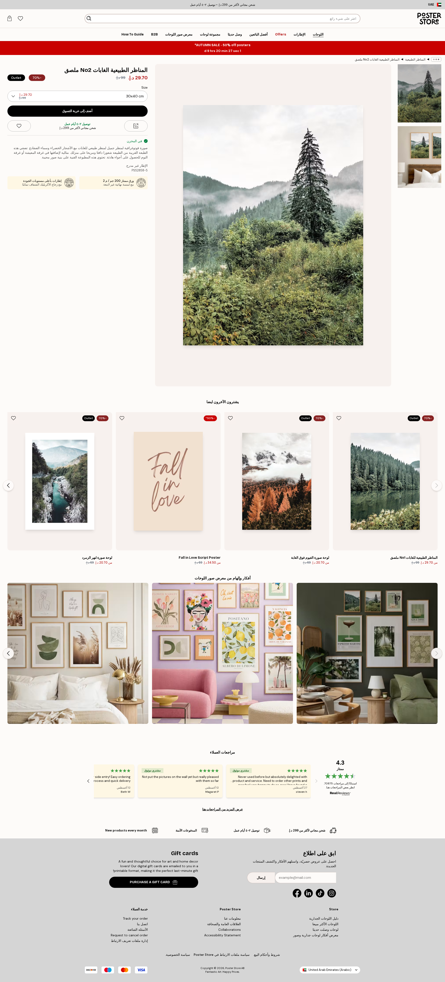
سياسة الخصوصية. (177, 955)
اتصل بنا (142, 924)
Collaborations (229, 929)
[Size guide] (136, 126)
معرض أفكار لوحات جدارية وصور (315, 935)
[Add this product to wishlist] (19, 126)
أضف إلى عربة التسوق (77, 111)
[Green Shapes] (77, 653)
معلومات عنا (232, 918)
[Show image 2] (419, 157)
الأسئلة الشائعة (137, 929)
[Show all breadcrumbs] (436, 59)
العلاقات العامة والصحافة (224, 924)
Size (144, 87)
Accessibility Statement (222, 935)
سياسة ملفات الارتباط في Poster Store (222, 955)
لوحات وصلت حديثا (325, 929)
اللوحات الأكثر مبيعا (325, 924)
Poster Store (233, 968)
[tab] (20, 19)
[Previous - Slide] (436, 485)
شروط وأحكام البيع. (266, 955)
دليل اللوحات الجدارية (323, 918)
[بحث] (89, 18)
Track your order (135, 918)
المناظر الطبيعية (415, 59)
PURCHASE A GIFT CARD (150, 882)
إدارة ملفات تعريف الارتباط (129, 941)
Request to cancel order (129, 935)
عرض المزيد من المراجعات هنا (222, 809)
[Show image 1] (419, 93)
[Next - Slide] (8, 485)
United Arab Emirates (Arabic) (329, 970)
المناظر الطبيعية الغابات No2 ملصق (377, 59)
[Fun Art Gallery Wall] (222, 653)
